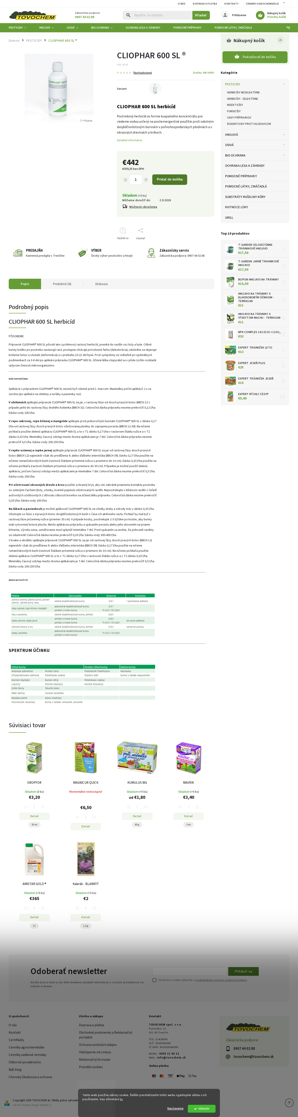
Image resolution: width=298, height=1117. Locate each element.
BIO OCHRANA (235, 155)
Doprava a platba (205, 4)
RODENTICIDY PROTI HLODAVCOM (249, 124)
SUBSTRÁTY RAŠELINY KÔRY (245, 196)
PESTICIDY (232, 84)
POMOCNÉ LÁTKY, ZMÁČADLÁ (246, 186)
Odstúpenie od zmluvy (95, 1052)
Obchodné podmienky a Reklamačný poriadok (105, 1035)
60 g (137, 824)
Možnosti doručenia (143, 207)
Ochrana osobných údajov (98, 1044)
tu (121, 1099)
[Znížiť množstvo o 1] (125, 180)
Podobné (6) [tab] (62, 284)
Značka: (203, 73)
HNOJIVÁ (231, 134)
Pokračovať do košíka (259, 57)
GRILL (229, 217)
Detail (34, 816)
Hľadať (201, 15)
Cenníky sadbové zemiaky (27, 1054)
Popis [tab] (25, 284)
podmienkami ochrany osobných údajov (221, 980)
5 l (34, 926)
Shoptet (26, 1105)
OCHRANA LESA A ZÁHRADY (245, 165)
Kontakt (15, 1032)
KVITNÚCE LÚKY (236, 207)
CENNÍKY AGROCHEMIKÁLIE (262, 4)
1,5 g (85, 926)
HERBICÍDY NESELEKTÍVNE (243, 92)
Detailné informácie (129, 140)
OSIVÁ (229, 145)
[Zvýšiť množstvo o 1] (146, 180)
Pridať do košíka (170, 179)
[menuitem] (21, 27)
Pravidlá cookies (91, 1067)
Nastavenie (175, 1108)
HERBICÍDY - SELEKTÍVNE (242, 99)
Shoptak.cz (45, 1105)
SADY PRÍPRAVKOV (239, 117)
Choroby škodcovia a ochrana (30, 1077)
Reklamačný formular (95, 1059)
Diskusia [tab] (101, 284)
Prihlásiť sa (243, 971)
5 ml (188, 824)
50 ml (34, 824)
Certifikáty (16, 1040)
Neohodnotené (142, 73)
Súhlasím (203, 1109)
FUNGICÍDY (234, 111)
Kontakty (231, 4)
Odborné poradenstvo (25, 1062)
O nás (182, 4)
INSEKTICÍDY (235, 105)
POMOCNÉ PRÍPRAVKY (241, 176)
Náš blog (15, 1069)
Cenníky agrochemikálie (26, 1047)
